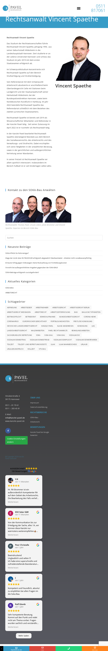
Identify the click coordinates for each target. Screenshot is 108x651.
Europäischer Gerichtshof (35, 321)
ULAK (53, 344)
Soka (38, 335)
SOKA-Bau (48, 335)
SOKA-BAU (9, 288)
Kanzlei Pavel (47, 326)
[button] (79, 8)
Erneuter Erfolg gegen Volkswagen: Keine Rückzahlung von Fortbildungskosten (36, 263)
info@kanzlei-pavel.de (15, 418)
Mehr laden (24, 635)
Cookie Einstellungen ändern (16, 440)
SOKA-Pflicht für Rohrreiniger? (17, 253)
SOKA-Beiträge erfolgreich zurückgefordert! (22, 272)
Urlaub (84, 344)
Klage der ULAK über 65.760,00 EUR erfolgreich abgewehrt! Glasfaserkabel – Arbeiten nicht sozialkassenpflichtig (48, 258)
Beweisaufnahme (47, 317)
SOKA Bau (61, 335)
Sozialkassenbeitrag (16, 340)
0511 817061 (98, 8)
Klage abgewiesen (65, 326)
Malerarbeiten (37, 330)
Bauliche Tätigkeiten (91, 312)
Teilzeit (10, 344)
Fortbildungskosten (60, 321)
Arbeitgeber (26, 307)
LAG (93, 326)
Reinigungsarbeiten (80, 330)
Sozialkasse (74, 335)
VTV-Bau (42, 349)
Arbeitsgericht (59, 307)
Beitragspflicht (14, 317)
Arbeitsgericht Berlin (79, 307)
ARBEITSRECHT (11, 292)
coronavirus (13, 321)
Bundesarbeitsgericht (69, 317)
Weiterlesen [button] (13, 502)
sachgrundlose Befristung (19, 335)
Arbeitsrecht (41, 312)
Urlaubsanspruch (15, 349)
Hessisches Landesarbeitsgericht (22, 326)
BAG (76, 312)
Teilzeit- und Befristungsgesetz (32, 344)
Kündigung (82, 326)
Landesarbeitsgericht (17, 330)
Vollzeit (31, 349)
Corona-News (90, 317)
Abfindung (12, 307)
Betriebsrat (30, 317)
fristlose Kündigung (82, 321)
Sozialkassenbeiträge (40, 340)
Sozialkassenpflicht (63, 340)
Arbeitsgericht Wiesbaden (19, 312)
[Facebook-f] (8, 430)
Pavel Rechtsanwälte (58, 330)
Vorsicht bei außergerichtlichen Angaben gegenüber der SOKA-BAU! (31, 267)
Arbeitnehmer (42, 307)
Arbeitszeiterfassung (60, 312)
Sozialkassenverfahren (86, 340)
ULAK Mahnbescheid (68, 344)
